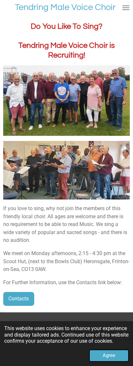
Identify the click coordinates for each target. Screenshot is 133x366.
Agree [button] (109, 355)
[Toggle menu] (126, 7)
